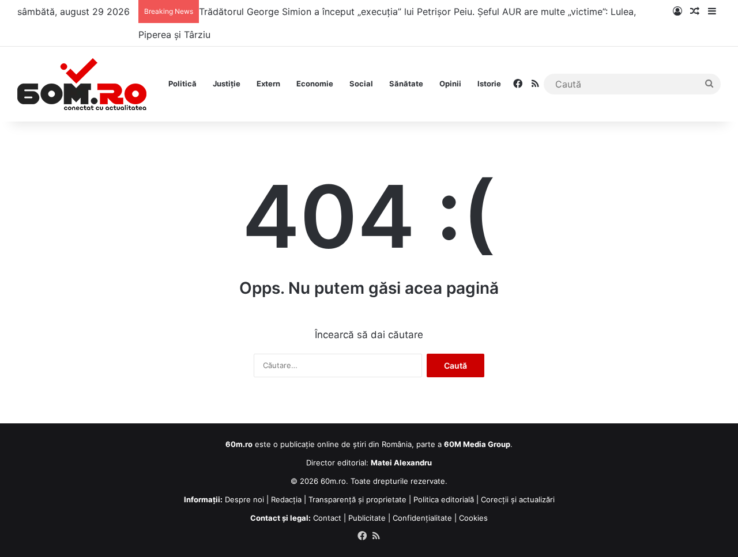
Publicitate (367, 517)
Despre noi (244, 499)
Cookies (473, 517)
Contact (327, 517)
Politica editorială (443, 499)
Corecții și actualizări (518, 499)
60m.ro (333, 481)
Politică (182, 83)
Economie (314, 83)
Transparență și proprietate (357, 499)
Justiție (226, 83)
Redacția (286, 499)
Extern (268, 83)
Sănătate (406, 83)
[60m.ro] (81, 84)
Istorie (489, 83)
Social (361, 83)
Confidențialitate (422, 517)
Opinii (450, 83)
